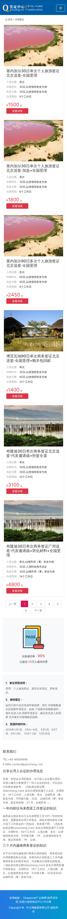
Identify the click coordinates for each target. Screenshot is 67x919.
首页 (10, 19)
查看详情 (17, 111)
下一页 (38, 610)
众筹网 (43, 897)
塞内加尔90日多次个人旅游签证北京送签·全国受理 (33, 263)
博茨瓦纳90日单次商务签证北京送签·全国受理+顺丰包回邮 (33, 358)
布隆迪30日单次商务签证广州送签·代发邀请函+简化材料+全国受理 (33, 550)
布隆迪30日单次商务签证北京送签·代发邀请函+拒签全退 (33, 453)
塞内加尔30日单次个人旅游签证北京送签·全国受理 (33, 73)
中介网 (47, 901)
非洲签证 (19, 19)
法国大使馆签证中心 (31, 901)
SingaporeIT (30, 897)
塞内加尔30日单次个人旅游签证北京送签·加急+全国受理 (33, 168)
